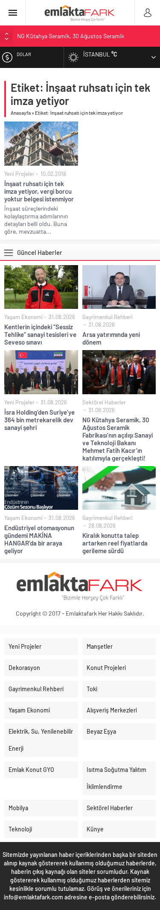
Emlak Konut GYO (31, 769)
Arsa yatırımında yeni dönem (111, 338)
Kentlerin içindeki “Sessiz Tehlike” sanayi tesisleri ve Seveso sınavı (40, 334)
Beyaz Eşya (101, 731)
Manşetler (100, 646)
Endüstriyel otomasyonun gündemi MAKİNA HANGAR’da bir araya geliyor (39, 539)
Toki (92, 688)
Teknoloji (20, 829)
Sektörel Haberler (104, 402)
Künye (95, 829)
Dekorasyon (24, 667)
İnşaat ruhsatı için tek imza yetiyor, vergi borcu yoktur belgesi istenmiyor (39, 191)
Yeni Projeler (19, 173)
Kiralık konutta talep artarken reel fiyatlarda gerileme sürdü (115, 542)
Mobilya (18, 807)
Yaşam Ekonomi (23, 317)
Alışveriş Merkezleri (112, 710)
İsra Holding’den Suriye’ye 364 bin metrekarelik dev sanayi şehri (39, 419)
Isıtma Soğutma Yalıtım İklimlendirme (116, 778)
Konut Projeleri (106, 667)
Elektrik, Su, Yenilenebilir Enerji (41, 740)
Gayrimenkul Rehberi (107, 317)
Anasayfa (21, 113)
